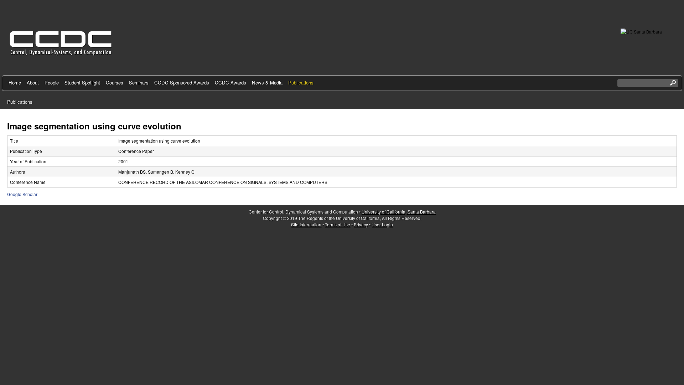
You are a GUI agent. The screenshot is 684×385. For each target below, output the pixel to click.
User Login (382, 224)
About (33, 82)
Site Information (306, 224)
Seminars (139, 82)
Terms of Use (337, 224)
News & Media (267, 82)
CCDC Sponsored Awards (181, 82)
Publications (301, 82)
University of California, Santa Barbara (399, 212)
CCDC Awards (230, 82)
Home (15, 82)
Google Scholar (22, 194)
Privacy (361, 224)
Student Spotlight (82, 82)
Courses (114, 82)
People (52, 82)
